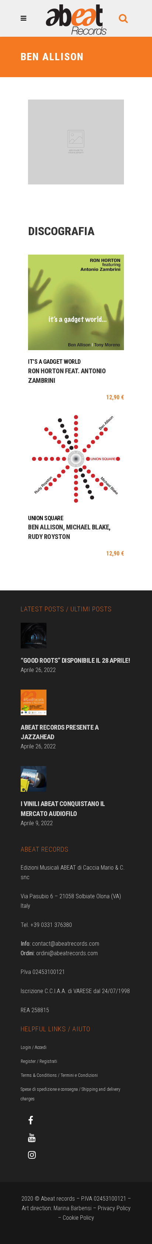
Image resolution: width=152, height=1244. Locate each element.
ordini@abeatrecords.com (67, 953)
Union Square (45, 518)
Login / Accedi (33, 1047)
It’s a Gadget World (54, 361)
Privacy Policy (114, 1208)
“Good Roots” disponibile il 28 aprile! (75, 660)
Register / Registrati (39, 1061)
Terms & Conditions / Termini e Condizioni (59, 1075)
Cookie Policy (78, 1217)
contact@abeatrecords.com (65, 943)
